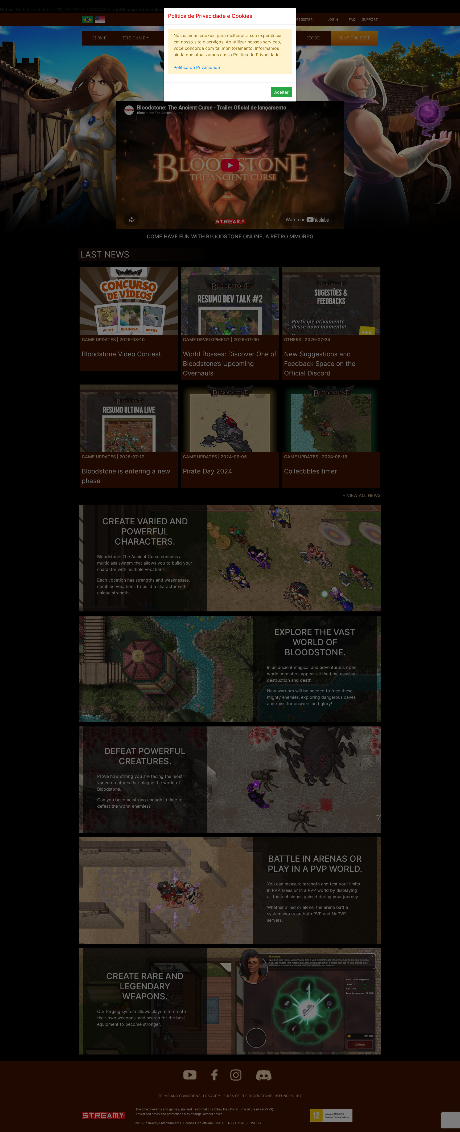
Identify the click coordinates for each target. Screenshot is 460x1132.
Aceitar (281, 92)
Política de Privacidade (197, 67)
